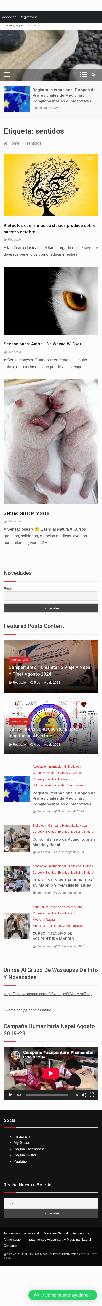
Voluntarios (75, 785)
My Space (22, 1142)
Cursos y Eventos (44, 773)
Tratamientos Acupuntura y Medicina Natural (59, 1239)
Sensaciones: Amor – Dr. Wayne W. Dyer (42, 343)
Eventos (63, 831)
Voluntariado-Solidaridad (49, 785)
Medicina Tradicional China (51, 926)
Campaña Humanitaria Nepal (68, 825)
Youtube (20, 1161)
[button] (62, 1295)
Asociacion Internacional (49, 766)
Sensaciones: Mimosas (26, 513)
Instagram (22, 1136)
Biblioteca (74, 766)
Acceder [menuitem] (9, 17)
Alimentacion (13, 1239)
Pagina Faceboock (29, 1149)
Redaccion (15, 239)
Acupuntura (19, 659)
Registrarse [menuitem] (29, 17)
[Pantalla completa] (91, 1094)
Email (8, 589)
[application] (51, 1073)
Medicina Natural (82, 831)
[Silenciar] (83, 1094)
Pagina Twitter (25, 1155)
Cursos (88, 866)
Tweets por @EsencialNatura (27, 1010)
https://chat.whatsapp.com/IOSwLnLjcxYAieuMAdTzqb (48, 994)
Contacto (10, 1246)
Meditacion (65, 779)
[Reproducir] (10, 1094)
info (73, 913)
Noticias (77, 926)
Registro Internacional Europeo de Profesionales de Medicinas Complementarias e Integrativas (64, 95)
